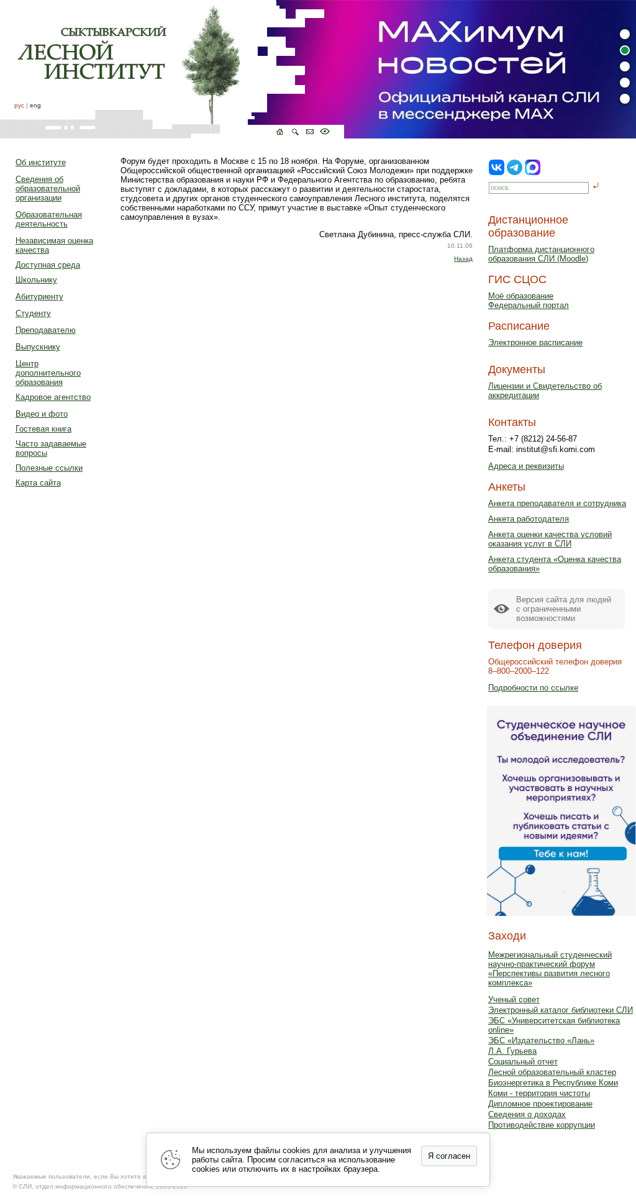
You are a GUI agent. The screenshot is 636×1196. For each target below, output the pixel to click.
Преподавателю (46, 330)
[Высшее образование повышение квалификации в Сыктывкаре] (172, 69)
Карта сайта (38, 482)
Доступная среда (48, 265)
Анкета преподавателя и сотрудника (557, 503)
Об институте (41, 162)
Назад (463, 258)
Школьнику (36, 279)
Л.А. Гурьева (512, 1051)
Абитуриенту (39, 296)
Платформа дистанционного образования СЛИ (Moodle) (541, 254)
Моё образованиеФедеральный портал (528, 300)
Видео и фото (42, 414)
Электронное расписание (535, 342)
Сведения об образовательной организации (48, 188)
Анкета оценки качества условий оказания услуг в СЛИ (550, 539)
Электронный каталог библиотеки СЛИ (560, 1010)
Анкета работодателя (528, 518)
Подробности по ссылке (533, 687)
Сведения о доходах (527, 1114)
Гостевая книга (43, 428)
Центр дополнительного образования (48, 373)
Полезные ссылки (49, 468)
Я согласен (449, 1156)
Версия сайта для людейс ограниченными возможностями (563, 609)
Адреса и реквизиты (526, 466)
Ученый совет (514, 999)
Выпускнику (38, 346)
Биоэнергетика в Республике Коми (553, 1082)
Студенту (33, 313)
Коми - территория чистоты (539, 1093)
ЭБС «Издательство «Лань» (541, 1040)
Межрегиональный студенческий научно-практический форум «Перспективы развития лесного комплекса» (550, 968)
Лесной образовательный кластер (552, 1072)
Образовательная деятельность (49, 219)
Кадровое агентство (53, 397)
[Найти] (596, 186)
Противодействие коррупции (541, 1125)
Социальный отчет (523, 1061)
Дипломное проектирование (540, 1103)
